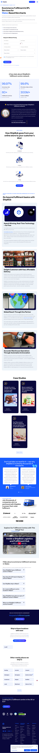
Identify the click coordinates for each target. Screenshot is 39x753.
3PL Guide (34, 742)
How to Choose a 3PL (34, 736)
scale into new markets (27, 317)
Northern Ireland (28, 674)
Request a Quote (19, 452)
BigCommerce (23, 735)
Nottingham (6, 674)
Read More (8, 408)
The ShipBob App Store (8, 231)
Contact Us (17, 727)
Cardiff (5, 647)
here (27, 635)
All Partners (22, 729)
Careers (16, 731)
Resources (17, 730)
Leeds (5, 684)
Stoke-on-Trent (28, 684)
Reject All (27, 750)
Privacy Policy (9, 57)
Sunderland (6, 679)
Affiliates (21, 743)
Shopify (21, 731)
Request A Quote (32, 1)
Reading (6, 670)
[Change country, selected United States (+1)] (21, 43)
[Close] (36, 746)
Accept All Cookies (34, 750)
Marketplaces (22, 737)
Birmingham (17, 674)
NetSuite (21, 738)
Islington (16, 679)
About (16, 725)
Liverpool (27, 670)
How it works (19, 185)
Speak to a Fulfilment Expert (19, 640)
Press (16, 736)
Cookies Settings (14, 750)
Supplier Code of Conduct (28, 733)
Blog (16, 728)
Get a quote (6, 706)
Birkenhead (17, 684)
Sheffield (27, 679)
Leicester (17, 670)
